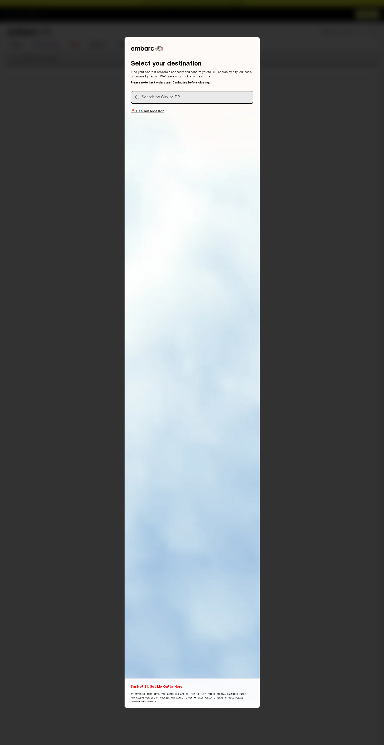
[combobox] (192, 97)
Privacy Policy (203, 698)
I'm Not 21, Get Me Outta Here (157, 686)
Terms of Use (225, 698)
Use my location (147, 111)
